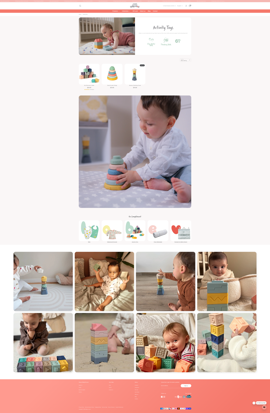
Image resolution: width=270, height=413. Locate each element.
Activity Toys (85, 14)
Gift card (135, 11)
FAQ (110, 385)
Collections (125, 11)
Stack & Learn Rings (112, 85)
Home (80, 14)
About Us (80, 385)
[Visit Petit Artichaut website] (178, 397)
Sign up (186, 385)
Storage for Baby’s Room (181, 242)
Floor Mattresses (158, 242)
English (179, 5)
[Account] (186, 5)
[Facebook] (162, 397)
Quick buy (89, 82)
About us (142, 11)
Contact (155, 11)
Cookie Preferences (119, 407)
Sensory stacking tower (135, 85)
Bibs (89, 242)
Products (115, 11)
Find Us (80, 392)
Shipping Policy (98, 407)
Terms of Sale (104, 407)
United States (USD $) (168, 5)
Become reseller (82, 389)
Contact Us (111, 389)
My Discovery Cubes (89, 85)
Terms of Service (111, 407)
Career (80, 387)
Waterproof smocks (112, 242)
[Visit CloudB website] (188, 397)
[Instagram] (164, 397)
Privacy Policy (81, 407)
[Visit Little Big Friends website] (184, 397)
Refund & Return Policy (89, 407)
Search (110, 387)
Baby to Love (88, 409)
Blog (149, 11)
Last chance (137, 392)
